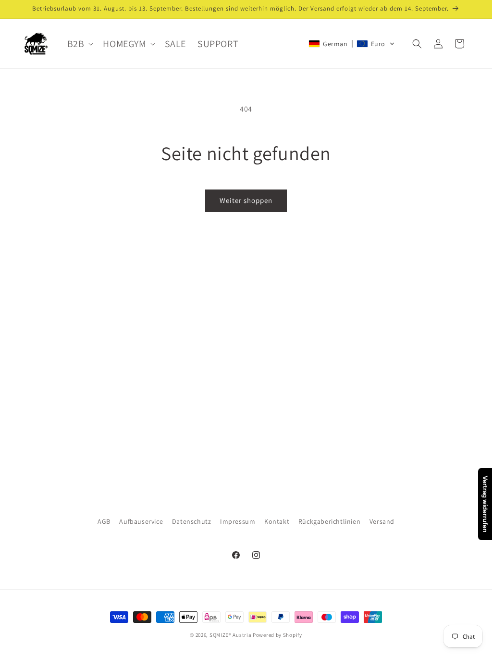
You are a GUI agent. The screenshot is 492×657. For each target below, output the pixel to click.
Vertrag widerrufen (485, 504)
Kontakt (276, 521)
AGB (104, 521)
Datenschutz (191, 521)
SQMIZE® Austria (230, 635)
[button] (80, 44)
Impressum (237, 521)
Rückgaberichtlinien (329, 521)
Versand (381, 521)
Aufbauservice (141, 521)
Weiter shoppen (246, 200)
